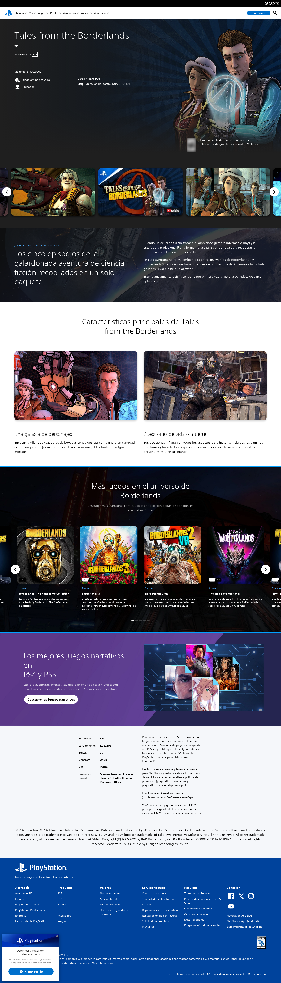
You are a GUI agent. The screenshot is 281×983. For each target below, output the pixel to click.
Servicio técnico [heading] (153, 888)
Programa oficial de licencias (202, 925)
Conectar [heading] (233, 888)
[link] (45, 569)
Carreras (20, 899)
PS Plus (54, 13)
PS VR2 (62, 904)
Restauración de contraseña (159, 915)
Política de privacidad (190, 974)
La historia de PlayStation (31, 921)
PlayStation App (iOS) (240, 915)
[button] (140, 192)
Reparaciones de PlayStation (160, 910)
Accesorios (69, 13)
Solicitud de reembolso (156, 921)
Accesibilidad (108, 899)
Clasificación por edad (198, 908)
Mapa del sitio (257, 974)
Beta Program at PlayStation (244, 926)
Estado (146, 904)
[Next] (274, 191)
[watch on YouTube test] (172, 210)
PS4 (60, 899)
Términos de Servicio (197, 893)
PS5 (30, 13)
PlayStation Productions (30, 910)
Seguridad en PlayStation (158, 899)
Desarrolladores (194, 919)
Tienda (20, 13)
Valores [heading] (105, 888)
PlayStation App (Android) (243, 921)
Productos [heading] (65, 888)
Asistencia (100, 13)
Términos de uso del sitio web (226, 974)
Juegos (41, 13)
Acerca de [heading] (22, 888)
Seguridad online (110, 904)
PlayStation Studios (27, 904)
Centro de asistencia (154, 893)
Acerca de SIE (23, 893)
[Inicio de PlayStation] (8, 13)
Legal (169, 974)
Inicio (18, 877)
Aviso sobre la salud (197, 914)
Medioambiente (110, 893)
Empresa (20, 915)
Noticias (84, 13)
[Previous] (6, 191)
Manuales (148, 926)
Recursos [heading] (190, 888)
